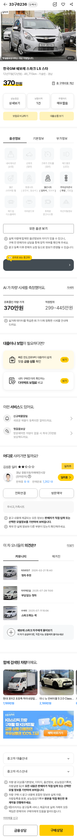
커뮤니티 (20, 556)
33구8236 (22, 4)
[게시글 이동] (38, 573)
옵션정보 (15, 138)
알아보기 (38, 360)
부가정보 (62, 138)
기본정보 (38, 138)
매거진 (56, 556)
